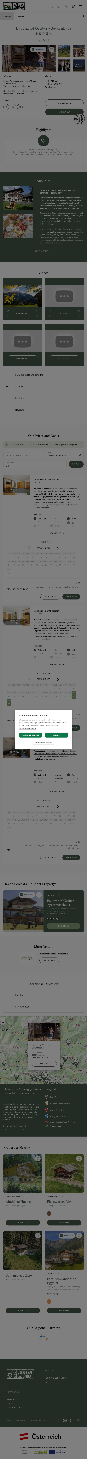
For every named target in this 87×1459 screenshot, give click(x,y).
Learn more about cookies (27, 728)
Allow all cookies (30, 735)
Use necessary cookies (43, 742)
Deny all (57, 735)
